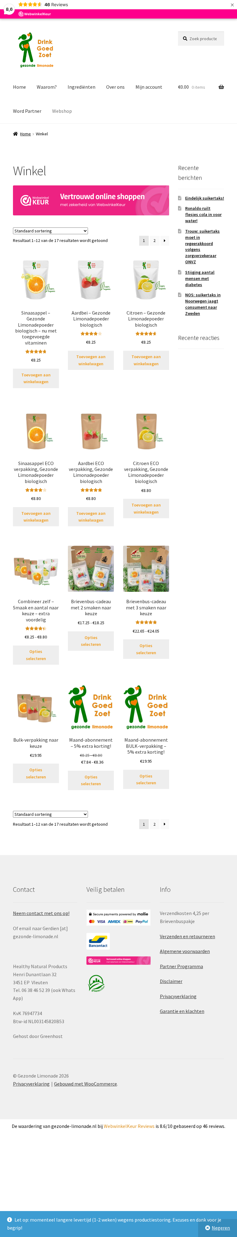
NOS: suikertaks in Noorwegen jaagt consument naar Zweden (203, 304)
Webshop (62, 111)
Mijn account (148, 87)
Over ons (115, 87)
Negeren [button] (221, 1228)
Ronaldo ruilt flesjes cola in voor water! (203, 214)
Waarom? (47, 87)
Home (19, 87)
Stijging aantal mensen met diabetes (199, 278)
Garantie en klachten (182, 1011)
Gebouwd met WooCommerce (85, 1084)
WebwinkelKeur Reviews (129, 1126)
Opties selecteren (36, 655)
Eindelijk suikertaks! (204, 198)
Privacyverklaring (178, 996)
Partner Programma (181, 966)
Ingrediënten (81, 87)
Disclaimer (171, 981)
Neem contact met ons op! (41, 913)
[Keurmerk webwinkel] (91, 200)
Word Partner (27, 111)
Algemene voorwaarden (185, 951)
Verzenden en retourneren (187, 936)
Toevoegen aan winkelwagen (36, 378)
